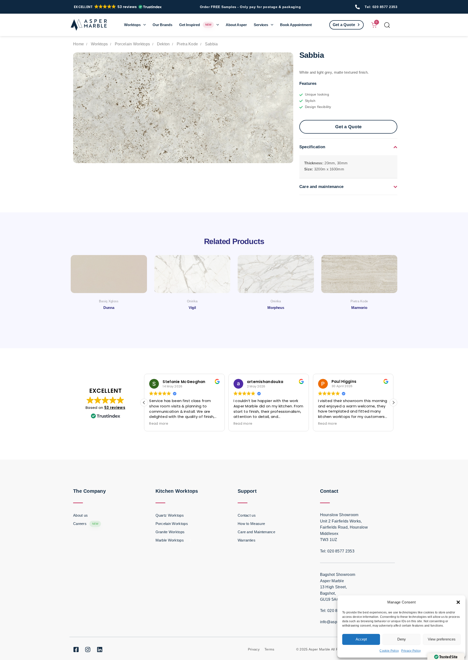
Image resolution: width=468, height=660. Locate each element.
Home (78, 44)
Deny (401, 639)
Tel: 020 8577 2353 (381, 7)
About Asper (236, 25)
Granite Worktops (170, 532)
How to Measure (251, 524)
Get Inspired (195, 25)
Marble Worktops (173, 540)
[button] (458, 602)
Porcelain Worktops (132, 44)
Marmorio (359, 307)
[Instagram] (88, 649)
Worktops (132, 25)
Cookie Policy (389, 650)
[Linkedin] (100, 649)
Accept (361, 639)
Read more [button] (158, 424)
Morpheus (275, 307)
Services (261, 25)
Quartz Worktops (170, 515)
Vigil (192, 307)
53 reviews (114, 407)
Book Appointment (296, 25)
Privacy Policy (411, 650)
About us (80, 515)
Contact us (247, 515)
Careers (85, 524)
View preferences (442, 639)
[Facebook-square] (76, 649)
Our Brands (162, 25)
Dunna (108, 307)
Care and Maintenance (256, 532)
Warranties (246, 540)
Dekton (163, 44)
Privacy (254, 649)
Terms (269, 649)
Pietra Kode (187, 44)
